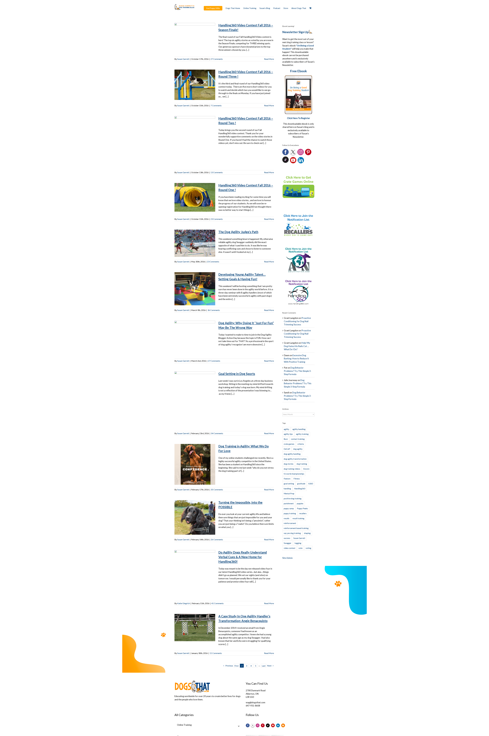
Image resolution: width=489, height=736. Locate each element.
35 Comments (217, 489)
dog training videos (292, 469)
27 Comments (216, 59)
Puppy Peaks (302, 508)
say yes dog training (292, 533)
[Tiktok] (268, 725)
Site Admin (287, 558)
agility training (302, 434)
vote (300, 548)
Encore (306, 469)
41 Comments (217, 603)
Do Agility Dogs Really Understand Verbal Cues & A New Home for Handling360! (242, 556)
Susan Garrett (183, 59)
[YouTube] (293, 160)
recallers (303, 513)
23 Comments (216, 219)
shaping (307, 533)
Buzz (286, 439)
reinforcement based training (296, 528)
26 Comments (217, 539)
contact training (298, 439)
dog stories (288, 464)
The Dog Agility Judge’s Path (238, 232)
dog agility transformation (295, 459)
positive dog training (292, 498)
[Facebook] (285, 152)
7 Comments (216, 105)
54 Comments (217, 433)
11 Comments (216, 653)
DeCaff (287, 449)
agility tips (288, 434)
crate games (289, 444)
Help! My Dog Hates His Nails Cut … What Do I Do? (297, 346)
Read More (269, 59)
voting (308, 548)
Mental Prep (289, 493)
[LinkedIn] (301, 160)
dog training (302, 464)
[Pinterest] (308, 152)
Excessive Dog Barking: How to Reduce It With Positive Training (296, 358)
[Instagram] (300, 152)
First (236, 666)
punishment (289, 503)
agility (286, 429)
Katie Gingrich (183, 603)
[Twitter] (293, 152)
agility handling (298, 429)
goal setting (289, 483)
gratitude (301, 483)
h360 (310, 483)
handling (287, 488)
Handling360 (299, 488)
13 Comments (216, 172)
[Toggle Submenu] (238, 726)
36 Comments (214, 310)
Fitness (297, 478)
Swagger (287, 543)
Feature (287, 478)
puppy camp (289, 508)
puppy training (290, 513)
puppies (300, 503)
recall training (298, 518)
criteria (300, 444)
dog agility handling (292, 454)
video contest (289, 548)
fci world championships (294, 474)
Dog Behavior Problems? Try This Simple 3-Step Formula (297, 371)
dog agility (297, 449)
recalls (286, 518)
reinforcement (290, 523)
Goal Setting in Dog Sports (236, 374)
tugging (298, 543)
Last (264, 666)
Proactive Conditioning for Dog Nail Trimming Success (297, 321)
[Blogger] (283, 725)
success (287, 538)
